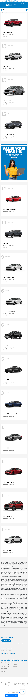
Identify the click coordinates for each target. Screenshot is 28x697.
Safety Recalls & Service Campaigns (24, 683)
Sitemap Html (16, 684)
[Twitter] (8, 653)
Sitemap (12, 683)
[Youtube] (11, 653)
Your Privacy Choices (13, 692)
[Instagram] (5, 653)
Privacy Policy (6, 684)
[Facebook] (2, 653)
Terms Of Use (9, 684)
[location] (26, 1)
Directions (22, 665)
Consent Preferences (11, 695)
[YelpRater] (14, 653)
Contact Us (7, 640)
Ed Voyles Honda (2, 684)
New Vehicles (4, 663)
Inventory (4, 660)
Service (10, 660)
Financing (16, 660)
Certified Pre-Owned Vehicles (4, 670)
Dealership (23, 660)
